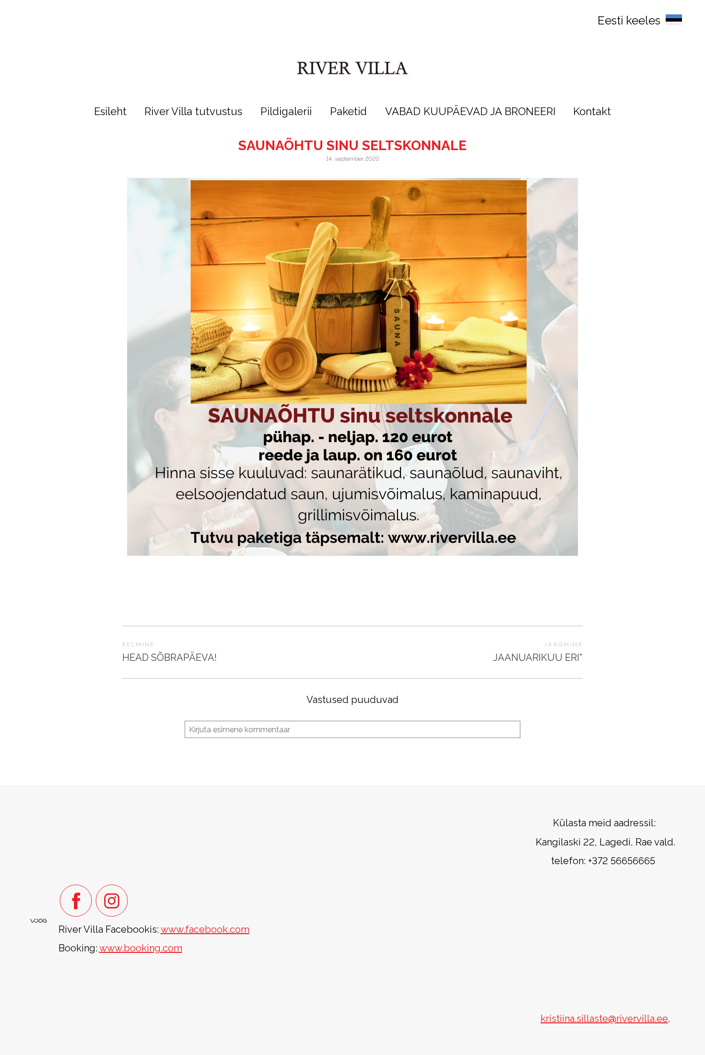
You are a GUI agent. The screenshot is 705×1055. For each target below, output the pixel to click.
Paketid (348, 111)
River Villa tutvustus (193, 111)
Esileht (110, 111)
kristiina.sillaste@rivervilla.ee (604, 1018)
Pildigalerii (286, 111)
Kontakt (592, 111)
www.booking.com (140, 948)
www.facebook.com (205, 929)
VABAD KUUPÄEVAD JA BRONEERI (470, 111)
